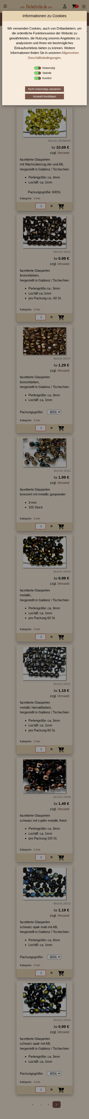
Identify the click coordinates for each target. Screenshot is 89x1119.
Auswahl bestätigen (44, 96)
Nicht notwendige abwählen (44, 89)
